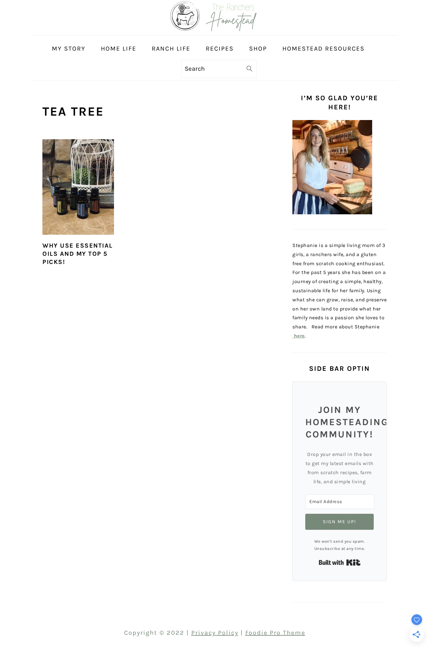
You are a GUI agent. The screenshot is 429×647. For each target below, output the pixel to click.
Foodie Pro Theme (275, 632)
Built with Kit (340, 562)
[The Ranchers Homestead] (214, 29)
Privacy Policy (214, 632)
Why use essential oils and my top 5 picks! (77, 254)
